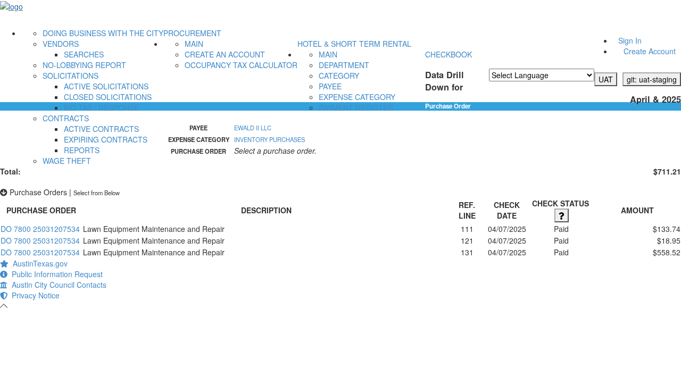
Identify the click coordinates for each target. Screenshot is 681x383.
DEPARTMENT (344, 65)
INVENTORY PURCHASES (269, 139)
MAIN (194, 43)
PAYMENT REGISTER (356, 107)
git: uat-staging (652, 79)
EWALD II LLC (252, 127)
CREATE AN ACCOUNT (225, 54)
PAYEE (330, 86)
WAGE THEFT (67, 160)
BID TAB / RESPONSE (101, 107)
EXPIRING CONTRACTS (105, 139)
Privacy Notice (33, 295)
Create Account (650, 51)
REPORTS (81, 150)
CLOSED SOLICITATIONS (108, 96)
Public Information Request (55, 274)
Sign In (630, 40)
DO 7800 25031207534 (40, 228)
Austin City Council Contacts (56, 284)
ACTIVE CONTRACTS (101, 128)
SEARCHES (84, 54)
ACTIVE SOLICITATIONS (106, 86)
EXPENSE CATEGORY (357, 96)
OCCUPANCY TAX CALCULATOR (241, 65)
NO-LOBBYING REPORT (84, 65)
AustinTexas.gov (38, 263)
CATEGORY (339, 75)
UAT (606, 79)
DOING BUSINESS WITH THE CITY (103, 33)
